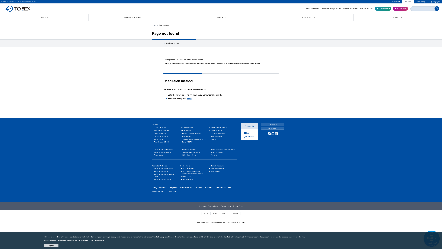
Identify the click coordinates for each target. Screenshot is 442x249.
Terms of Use (238, 206)
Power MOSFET (187, 142)
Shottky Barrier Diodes (161, 136)
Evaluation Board (187, 179)
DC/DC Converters (160, 127)
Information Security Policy (208, 206)
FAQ (248, 133)
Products (155, 124)
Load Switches (187, 130)
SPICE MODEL (187, 177)
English (215, 213)
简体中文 (225, 213)
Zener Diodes (186, 136)
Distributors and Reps (223, 188)
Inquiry (189, 98)
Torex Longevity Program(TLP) (191, 152)
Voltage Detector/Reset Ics (219, 127)
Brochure (198, 188)
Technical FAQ (215, 171)
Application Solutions (159, 166)
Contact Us (249, 126)
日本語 (206, 213)
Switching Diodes (216, 136)
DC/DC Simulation (188, 168)
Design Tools (185, 166)
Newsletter (208, 188)
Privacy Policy (226, 206)
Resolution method (172, 43)
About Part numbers (217, 152)
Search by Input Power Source (163, 149)
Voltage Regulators (188, 127)
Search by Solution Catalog (162, 152)
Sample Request (158, 191)
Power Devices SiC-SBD (161, 142)
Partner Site (272, 128)
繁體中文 (235, 213)
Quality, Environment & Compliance (165, 188)
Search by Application (189, 149)
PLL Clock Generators (218, 133)
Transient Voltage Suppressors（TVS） (194, 139)
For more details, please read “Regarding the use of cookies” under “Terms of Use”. (74, 240)
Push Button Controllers (161, 130)
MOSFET (213, 139)
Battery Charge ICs (160, 133)
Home (154, 25)
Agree (51, 246)
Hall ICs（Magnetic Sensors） (191, 133)
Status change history (189, 155)
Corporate (272, 124)
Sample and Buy (186, 188)
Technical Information (216, 166)
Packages (214, 155)
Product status (158, 155)
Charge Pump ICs (216, 130)
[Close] (437, 232)
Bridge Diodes (158, 139)
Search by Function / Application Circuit (223, 149)
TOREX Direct (172, 191)
